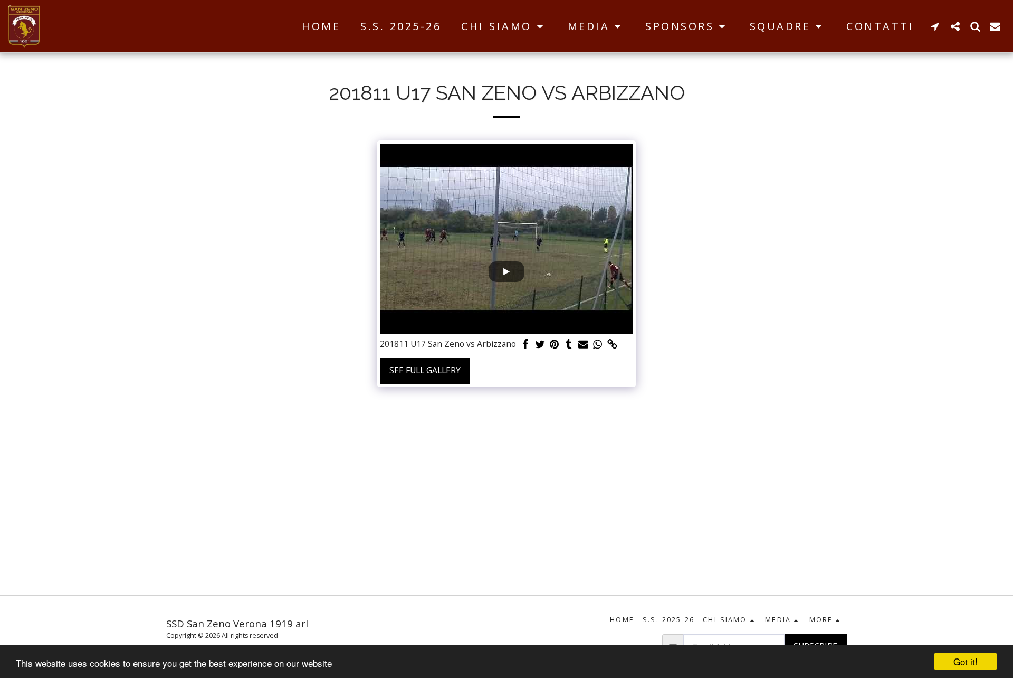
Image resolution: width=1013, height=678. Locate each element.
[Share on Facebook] (525, 344)
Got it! (965, 661)
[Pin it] (554, 344)
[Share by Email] (583, 344)
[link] (612, 344)
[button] (504, 26)
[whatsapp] (597, 344)
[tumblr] (568, 344)
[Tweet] (539, 344)
